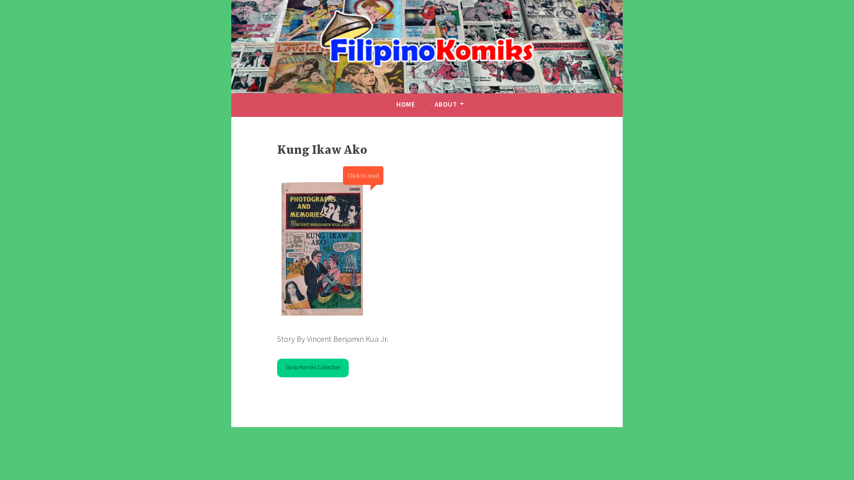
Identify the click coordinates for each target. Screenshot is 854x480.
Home (405, 104)
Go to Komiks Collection (313, 367)
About (446, 104)
